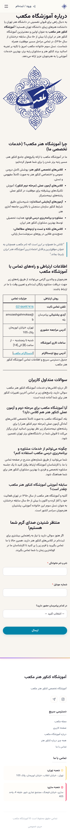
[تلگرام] (54, 699)
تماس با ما (61, 747)
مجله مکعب (60, 722)
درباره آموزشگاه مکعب (55, 734)
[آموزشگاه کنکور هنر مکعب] (64, 6)
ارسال (35, 630)
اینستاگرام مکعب (23, 353)
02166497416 (25, 307)
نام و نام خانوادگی (57, 563)
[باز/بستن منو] (6, 6)
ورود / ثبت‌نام (23, 6)
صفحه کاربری (59, 728)
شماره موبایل (59, 585)
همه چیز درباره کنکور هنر (53, 741)
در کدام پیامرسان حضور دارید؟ (51, 606)
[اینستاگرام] (63, 699)
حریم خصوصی (35, 826)
